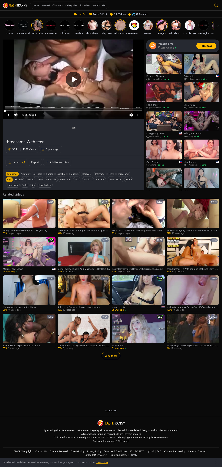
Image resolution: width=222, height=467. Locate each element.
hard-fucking (45, 185)
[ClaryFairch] (164, 153)
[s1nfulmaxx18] (201, 181)
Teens (111, 173)
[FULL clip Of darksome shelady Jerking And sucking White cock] (138, 217)
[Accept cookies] (216, 462)
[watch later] (6, 202)
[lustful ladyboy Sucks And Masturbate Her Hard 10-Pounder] (84, 255)
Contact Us (41, 451)
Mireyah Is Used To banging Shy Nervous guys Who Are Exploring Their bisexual (83, 231)
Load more (111, 355)
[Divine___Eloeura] (164, 67)
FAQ (159, 451)
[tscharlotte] (164, 181)
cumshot (30, 179)
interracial (51, 179)
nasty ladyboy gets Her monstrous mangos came (137, 269)
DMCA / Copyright (23, 451)
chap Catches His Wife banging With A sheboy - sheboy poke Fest (193, 269)
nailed (25, 185)
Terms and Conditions (115, 451)
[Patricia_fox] (201, 67)
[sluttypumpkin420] (164, 124)
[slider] (73, 111)
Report (35, 162)
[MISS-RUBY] (201, 95)
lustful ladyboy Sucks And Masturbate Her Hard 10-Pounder (84, 269)
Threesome (123, 173)
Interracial (100, 173)
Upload (150, 451)
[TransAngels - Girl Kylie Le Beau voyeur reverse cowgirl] (84, 332)
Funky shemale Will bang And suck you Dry (25, 231)
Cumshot (61, 173)
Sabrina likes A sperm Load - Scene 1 (21, 345)
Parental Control (196, 451)
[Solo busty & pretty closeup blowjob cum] (84, 293)
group (129, 179)
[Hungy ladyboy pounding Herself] (29, 293)
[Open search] (216, 5)
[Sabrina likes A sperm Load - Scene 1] (29, 332)
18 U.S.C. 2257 (137, 451)
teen (40, 179)
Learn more (102, 462)
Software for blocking (104, 441)
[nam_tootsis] (138, 293)
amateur (100, 179)
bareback (88, 179)
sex (33, 185)
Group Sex (74, 173)
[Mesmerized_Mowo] (29, 255)
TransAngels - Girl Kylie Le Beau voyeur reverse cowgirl (84, 345)
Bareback (37, 173)
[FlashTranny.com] (15, 5)
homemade (12, 185)
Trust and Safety (118, 454)
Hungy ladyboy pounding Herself (20, 307)
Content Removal (59, 451)
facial (77, 179)
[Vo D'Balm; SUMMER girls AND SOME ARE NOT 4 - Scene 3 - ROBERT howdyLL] (193, 332)
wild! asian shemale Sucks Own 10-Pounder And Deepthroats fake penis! (193, 307)
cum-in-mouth (115, 179)
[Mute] (15, 114)
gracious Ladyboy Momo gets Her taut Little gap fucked (192, 231)
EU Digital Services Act (96, 454)
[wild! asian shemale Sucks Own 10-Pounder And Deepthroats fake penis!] (193, 293)
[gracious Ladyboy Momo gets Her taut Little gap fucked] (193, 217)
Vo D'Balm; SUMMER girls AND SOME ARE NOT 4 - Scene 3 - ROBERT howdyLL (193, 345)
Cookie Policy (77, 451)
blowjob (19, 179)
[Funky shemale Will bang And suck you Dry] (29, 217)
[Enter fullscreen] (138, 114)
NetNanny (123, 441)
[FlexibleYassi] (164, 95)
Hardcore (87, 173)
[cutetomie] (138, 332)
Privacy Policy (94, 451)
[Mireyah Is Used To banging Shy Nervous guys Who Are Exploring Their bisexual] (84, 217)
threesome (65, 179)
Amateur (25, 173)
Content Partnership (174, 451)
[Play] (73, 79)
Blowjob (49, 173)
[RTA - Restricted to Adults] (134, 455)
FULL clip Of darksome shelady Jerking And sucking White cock (137, 231)
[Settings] (131, 114)
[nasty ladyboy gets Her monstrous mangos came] (138, 255)
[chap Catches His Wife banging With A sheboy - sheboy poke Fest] (193, 255)
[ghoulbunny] (201, 153)
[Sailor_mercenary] (201, 124)
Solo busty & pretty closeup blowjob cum (79, 307)
